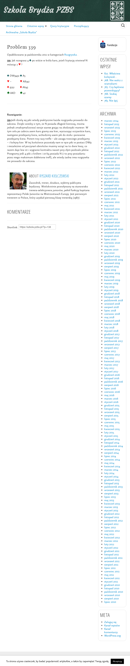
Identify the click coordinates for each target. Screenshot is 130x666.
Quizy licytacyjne (59, 26)
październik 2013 (113, 486)
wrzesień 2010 (112, 595)
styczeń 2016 (111, 402)
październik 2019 (113, 259)
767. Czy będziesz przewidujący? (114, 88)
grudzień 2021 (112, 181)
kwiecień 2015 (112, 429)
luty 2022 (109, 175)
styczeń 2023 (111, 144)
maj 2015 (109, 425)
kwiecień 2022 (112, 168)
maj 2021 (109, 205)
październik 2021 (113, 188)
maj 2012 (109, 534)
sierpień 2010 (111, 598)
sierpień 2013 (111, 493)
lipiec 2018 (110, 310)
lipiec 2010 (110, 601)
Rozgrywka (70, 54)
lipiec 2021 (110, 198)
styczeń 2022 (111, 178)
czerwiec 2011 (112, 571)
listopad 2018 (111, 297)
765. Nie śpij (111, 100)
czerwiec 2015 (112, 422)
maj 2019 (109, 276)
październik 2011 (113, 557)
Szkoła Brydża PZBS (38, 10)
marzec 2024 (111, 120)
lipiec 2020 (110, 239)
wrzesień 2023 (112, 127)
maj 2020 (109, 246)
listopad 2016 (111, 378)
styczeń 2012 (111, 547)
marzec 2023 (111, 141)
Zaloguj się (110, 622)
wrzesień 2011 (112, 561)
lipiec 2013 (110, 496)
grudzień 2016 (112, 374)
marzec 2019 (111, 283)
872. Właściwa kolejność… (112, 75)
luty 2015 (109, 432)
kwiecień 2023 (112, 137)
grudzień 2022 (112, 147)
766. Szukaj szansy (110, 95)
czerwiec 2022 (112, 164)
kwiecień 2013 (112, 503)
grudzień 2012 (112, 513)
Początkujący (81, 26)
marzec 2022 (111, 171)
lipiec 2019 (110, 269)
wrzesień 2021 (112, 191)
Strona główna (14, 26)
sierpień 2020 (111, 236)
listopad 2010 (111, 588)
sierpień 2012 (111, 524)
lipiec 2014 (110, 456)
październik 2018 (113, 300)
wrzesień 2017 (112, 344)
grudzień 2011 (111, 551)
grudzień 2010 (112, 585)
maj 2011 (109, 574)
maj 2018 (109, 317)
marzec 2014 (111, 469)
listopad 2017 (111, 337)
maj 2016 (109, 395)
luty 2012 (109, 544)
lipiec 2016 (110, 388)
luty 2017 (109, 368)
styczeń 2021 (111, 219)
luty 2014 (109, 473)
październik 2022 (113, 154)
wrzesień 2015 (112, 412)
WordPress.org (112, 635)
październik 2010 (113, 591)
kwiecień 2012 (112, 537)
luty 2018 (109, 327)
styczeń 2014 (111, 476)
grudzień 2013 (111, 479)
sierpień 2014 (111, 452)
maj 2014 (109, 463)
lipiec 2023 (110, 130)
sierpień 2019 (111, 266)
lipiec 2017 (110, 351)
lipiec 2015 (110, 419)
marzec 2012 (111, 540)
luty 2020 (109, 252)
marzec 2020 (111, 249)
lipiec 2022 (110, 161)
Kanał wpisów (112, 625)
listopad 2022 (111, 151)
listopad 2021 (111, 185)
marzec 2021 (111, 212)
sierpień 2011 (111, 564)
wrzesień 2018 (112, 303)
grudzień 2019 (112, 256)
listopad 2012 (111, 517)
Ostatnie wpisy (35, 26)
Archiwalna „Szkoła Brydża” (21, 32)
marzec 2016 (111, 398)
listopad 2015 (111, 408)
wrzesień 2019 (112, 263)
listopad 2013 (111, 483)
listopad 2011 (111, 554)
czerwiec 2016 (112, 391)
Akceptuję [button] (117, 661)
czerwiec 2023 (112, 134)
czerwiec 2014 (112, 459)
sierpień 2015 (111, 415)
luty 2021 (109, 215)
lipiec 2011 (110, 568)
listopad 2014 (111, 442)
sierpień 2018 (111, 307)
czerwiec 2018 (112, 313)
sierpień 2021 (111, 195)
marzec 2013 (111, 507)
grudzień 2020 (112, 222)
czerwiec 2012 (112, 530)
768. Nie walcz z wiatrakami (113, 82)
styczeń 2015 (111, 435)
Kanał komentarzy (111, 630)
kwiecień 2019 (112, 280)
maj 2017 (109, 358)
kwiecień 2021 (112, 208)
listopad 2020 (112, 225)
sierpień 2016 (111, 385)
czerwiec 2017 (112, 354)
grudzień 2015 (111, 405)
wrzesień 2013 (112, 490)
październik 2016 (113, 381)
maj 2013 (109, 500)
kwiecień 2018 (112, 320)
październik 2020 (113, 229)
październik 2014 (113, 446)
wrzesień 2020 (112, 232)
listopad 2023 (111, 124)
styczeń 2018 (111, 330)
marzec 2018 (111, 324)
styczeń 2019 (111, 290)
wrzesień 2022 (112, 158)
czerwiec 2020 (112, 242)
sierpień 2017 (111, 347)
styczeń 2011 (111, 581)
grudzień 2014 (112, 439)
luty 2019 (109, 286)
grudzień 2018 (112, 293)
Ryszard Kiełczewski (54, 176)
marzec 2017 (111, 364)
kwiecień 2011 (112, 578)
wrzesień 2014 (112, 449)
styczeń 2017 (111, 371)
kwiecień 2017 (112, 361)
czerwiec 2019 (112, 273)
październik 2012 (113, 520)
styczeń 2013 (111, 510)
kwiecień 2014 (112, 466)
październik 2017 (113, 341)
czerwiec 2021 (112, 202)
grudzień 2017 (112, 334)
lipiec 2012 (110, 527)
